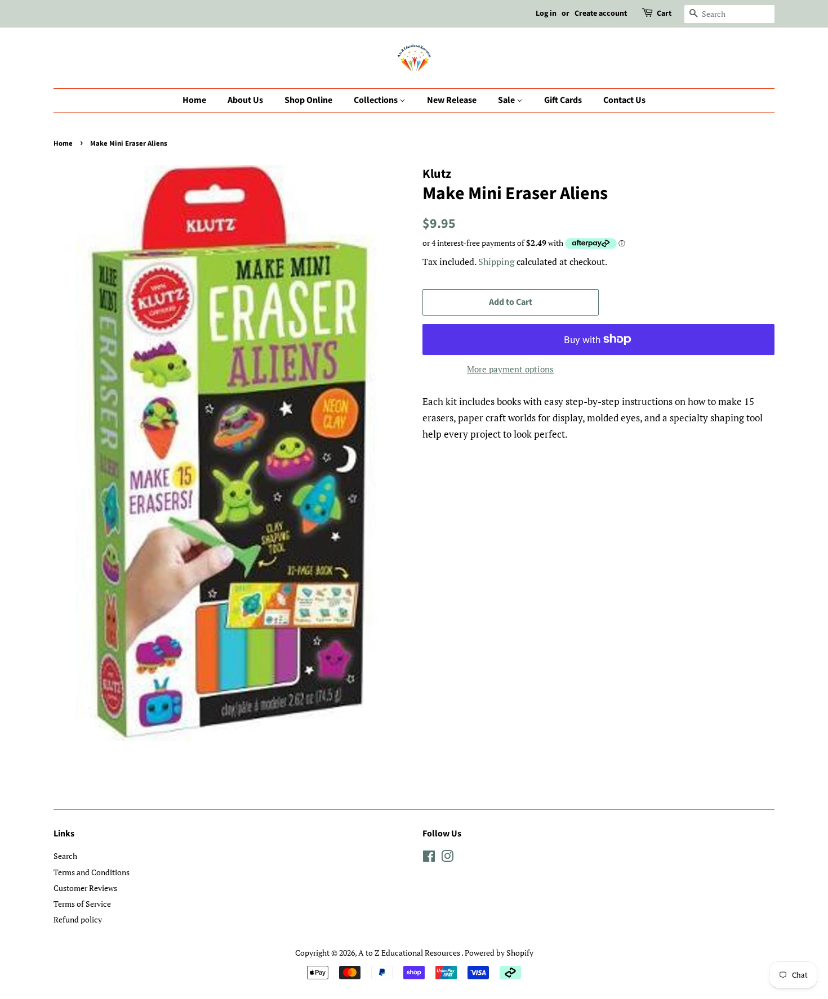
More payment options (510, 369)
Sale (507, 100)
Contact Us (624, 100)
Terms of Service (82, 903)
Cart (664, 13)
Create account (601, 13)
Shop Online (308, 100)
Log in (546, 13)
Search (65, 855)
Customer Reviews (85, 888)
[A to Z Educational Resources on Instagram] (447, 858)
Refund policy (78, 919)
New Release (452, 100)
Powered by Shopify (499, 952)
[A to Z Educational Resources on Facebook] (428, 858)
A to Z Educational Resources (409, 952)
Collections (376, 100)
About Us (245, 100)
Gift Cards (563, 100)
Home (194, 100)
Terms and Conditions (92, 872)
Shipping (496, 261)
